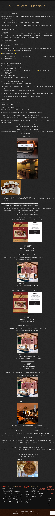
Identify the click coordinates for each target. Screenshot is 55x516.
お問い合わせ (50, 500)
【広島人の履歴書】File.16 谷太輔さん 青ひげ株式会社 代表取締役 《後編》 (19, 205)
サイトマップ (50, 505)
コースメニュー (20, 496)
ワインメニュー (4, 499)
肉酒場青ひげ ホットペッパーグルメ (9, 75)
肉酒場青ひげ (34, 486)
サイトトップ (50, 493)
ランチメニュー (4, 496)
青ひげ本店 (3, 486)
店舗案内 (3, 490)
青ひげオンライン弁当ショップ (9, 29)
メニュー (41, 496)
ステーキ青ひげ (12, 486)
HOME (2, 13)
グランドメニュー (5, 493)
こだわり (41, 495)
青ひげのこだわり (5, 491)
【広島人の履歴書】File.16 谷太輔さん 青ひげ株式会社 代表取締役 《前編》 (19, 203)
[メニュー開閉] (51, 0)
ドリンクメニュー (5, 498)
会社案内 (49, 498)
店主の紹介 (4, 501)
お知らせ (3, 488)
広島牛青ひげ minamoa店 (18, 20)
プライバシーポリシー (51, 502)
